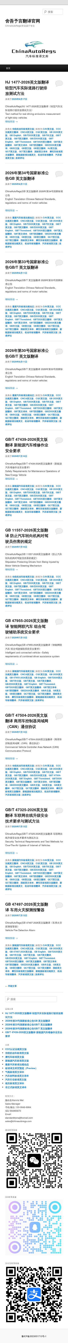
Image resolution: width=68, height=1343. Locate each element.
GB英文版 (26, 148)
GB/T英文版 (29, 680)
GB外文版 (14, 148)
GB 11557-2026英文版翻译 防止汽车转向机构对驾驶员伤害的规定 (26, 535)
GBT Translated (23, 141)
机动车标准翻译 (45, 154)
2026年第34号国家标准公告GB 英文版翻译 (27, 175)
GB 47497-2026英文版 (21, 951)
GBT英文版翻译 (33, 687)
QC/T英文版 (11, 151)
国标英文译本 (41, 151)
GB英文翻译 (40, 148)
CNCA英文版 (27, 132)
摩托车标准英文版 (14, 1056)
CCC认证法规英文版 (16, 1049)
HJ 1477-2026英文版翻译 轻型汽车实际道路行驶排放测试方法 (27, 87)
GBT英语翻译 (36, 145)
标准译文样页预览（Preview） (21, 1068)
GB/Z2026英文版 (38, 138)
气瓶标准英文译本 (14, 1072)
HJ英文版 (52, 148)
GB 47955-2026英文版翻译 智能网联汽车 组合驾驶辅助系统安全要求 (26, 626)
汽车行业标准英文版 (15, 1079)
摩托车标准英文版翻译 (47, 240)
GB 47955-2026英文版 (21, 677)
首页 (8, 68)
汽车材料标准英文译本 (17, 1075)
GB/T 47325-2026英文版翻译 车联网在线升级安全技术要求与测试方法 (26, 815)
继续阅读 (11, 121)
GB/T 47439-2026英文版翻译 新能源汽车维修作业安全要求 (26, 444)
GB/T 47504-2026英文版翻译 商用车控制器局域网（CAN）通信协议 (26, 720)
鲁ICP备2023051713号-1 (34, 1336)
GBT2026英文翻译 (42, 141)
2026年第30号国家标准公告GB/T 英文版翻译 (27, 353)
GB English (15, 135)
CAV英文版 (48, 128)
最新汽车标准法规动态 (23, 217)
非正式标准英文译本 (15, 1087)
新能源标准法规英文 (26, 154)
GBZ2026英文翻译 (30, 690)
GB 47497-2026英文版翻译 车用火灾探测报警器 (26, 906)
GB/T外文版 (48, 135)
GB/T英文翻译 (21, 138)
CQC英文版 (41, 132)
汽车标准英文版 (49, 243)
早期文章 (11, 986)
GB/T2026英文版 (31, 135)
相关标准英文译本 (14, 1083)
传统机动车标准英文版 (23, 128)
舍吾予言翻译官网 (22, 21)
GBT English (30, 684)
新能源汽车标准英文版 (23, 485)
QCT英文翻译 (25, 151)
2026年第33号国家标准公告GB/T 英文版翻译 (27, 264)
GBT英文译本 (20, 145)
